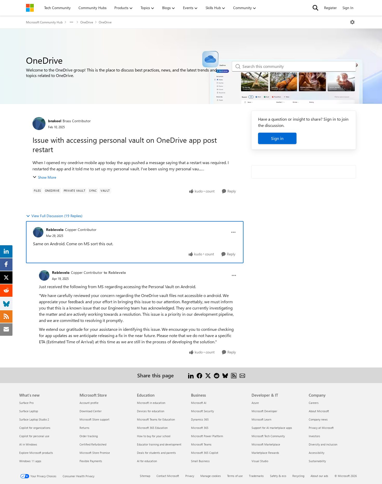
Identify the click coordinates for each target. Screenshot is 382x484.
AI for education (147, 461)
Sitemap (145, 476)
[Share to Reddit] (216, 375)
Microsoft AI (198, 403)
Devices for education (150, 411)
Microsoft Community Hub (44, 22)
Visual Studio (260, 461)
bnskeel (54, 120)
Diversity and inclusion (323, 444)
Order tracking (89, 436)
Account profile (89, 403)
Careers (314, 403)
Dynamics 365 (200, 419)
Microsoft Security (202, 411)
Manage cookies (210, 476)
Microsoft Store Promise (95, 453)
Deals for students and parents (156, 453)
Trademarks (256, 476)
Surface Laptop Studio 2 (34, 419)
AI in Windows (28, 444)
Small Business (200, 461)
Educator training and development (159, 444)
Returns (84, 428)
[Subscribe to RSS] (233, 375)
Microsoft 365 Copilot (204, 453)
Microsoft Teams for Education (156, 419)
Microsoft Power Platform (207, 436)
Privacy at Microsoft (321, 428)
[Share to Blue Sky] (225, 375)
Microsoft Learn (261, 419)
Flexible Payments (91, 461)
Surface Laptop (28, 411)
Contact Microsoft (167, 476)
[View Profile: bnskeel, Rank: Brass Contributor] (38, 123)
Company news (318, 419)
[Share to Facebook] (199, 375)
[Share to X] (208, 375)
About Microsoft (319, 411)
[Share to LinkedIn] (191, 375)
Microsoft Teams (201, 444)
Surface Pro (26, 403)
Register (330, 7)
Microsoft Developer (264, 411)
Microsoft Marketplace (266, 444)
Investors (314, 436)
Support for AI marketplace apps (272, 428)
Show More (47, 177)
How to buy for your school (153, 436)
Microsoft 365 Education (152, 428)
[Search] (315, 8)
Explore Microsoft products (36, 453)
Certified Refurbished (93, 444)
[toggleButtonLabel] (352, 22)
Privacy (189, 476)
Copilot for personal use (34, 436)
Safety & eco (278, 476)
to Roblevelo (115, 272)
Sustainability (317, 461)
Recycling (298, 476)
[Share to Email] (242, 375)
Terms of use (235, 476)
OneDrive (86, 22)
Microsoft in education (151, 403)
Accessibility (316, 453)
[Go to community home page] (30, 8)
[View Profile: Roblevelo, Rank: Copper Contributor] (38, 232)
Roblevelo (55, 229)
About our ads (319, 476)
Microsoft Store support (94, 419)
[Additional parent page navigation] (71, 22)
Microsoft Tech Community (268, 436)
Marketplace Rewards (265, 453)
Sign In (348, 7)
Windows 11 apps (30, 461)
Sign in (277, 138)
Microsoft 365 (199, 428)
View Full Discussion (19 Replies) (56, 215)
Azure (255, 403)
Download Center (91, 411)
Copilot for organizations (34, 428)
